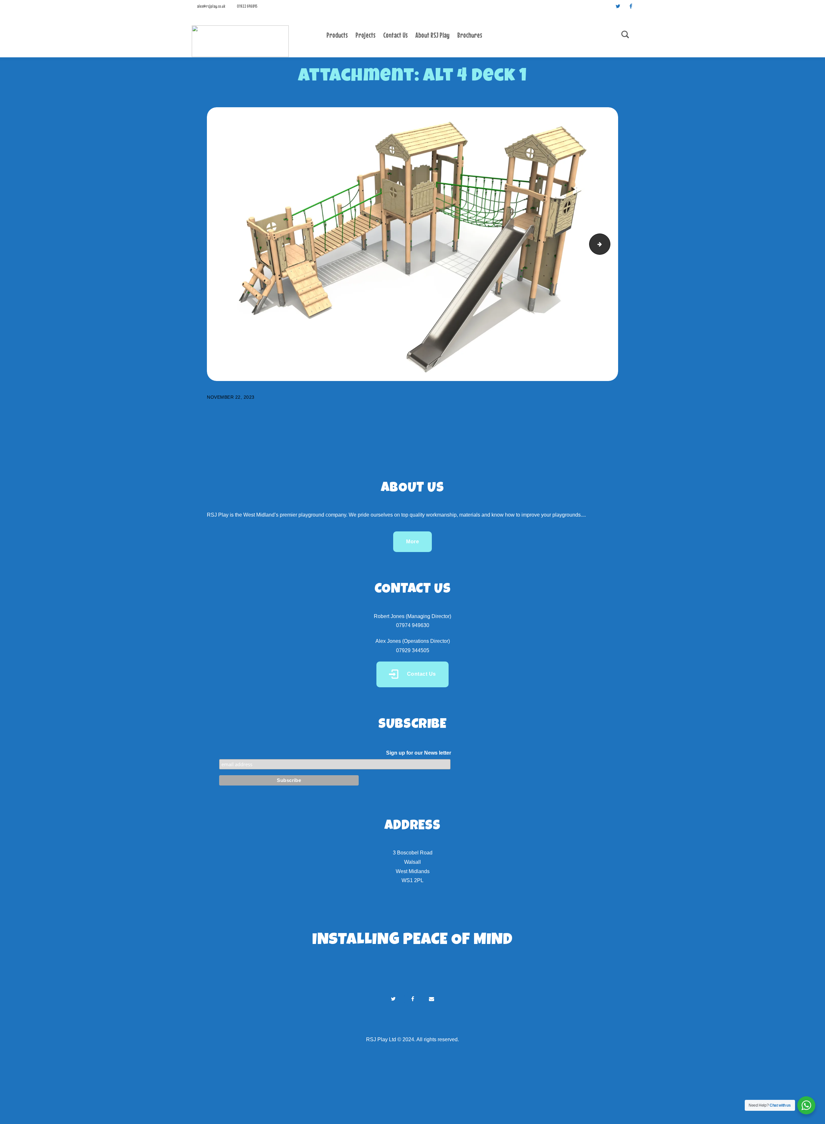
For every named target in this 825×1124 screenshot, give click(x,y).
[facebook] (630, 6)
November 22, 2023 (231, 397)
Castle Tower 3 (607, 244)
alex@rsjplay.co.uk (211, 6)
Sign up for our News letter (418, 753)
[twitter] (617, 6)
